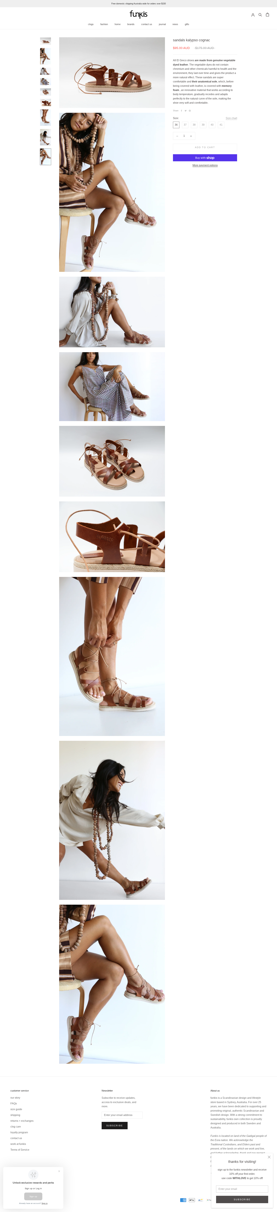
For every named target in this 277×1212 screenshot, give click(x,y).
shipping (15, 1115)
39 (203, 125)
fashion (104, 24)
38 (194, 125)
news (175, 24)
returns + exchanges (22, 1120)
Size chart (231, 118)
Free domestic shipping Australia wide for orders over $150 (138, 3)
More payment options (205, 165)
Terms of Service (19, 1149)
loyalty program (19, 1132)
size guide (16, 1109)
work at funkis (18, 1144)
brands (130, 24)
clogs (91, 24)
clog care (15, 1126)
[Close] (269, 1157)
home (118, 24)
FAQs (13, 1103)
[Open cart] (267, 14)
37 (185, 125)
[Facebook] (181, 111)
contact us (146, 24)
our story (15, 1097)
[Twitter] (186, 111)
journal (162, 24)
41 (221, 125)
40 (212, 125)
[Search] (260, 14)
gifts (187, 24)
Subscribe (242, 1199)
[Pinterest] (190, 111)
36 (176, 125)
